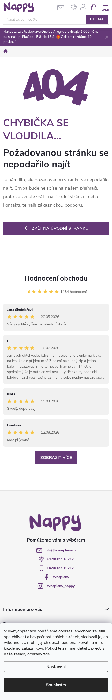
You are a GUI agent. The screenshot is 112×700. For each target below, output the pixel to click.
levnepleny (60, 577)
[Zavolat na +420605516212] (74, 7)
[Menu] (105, 7)
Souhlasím (56, 685)
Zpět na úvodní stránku (60, 228)
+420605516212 (60, 559)
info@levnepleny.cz (60, 550)
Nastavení (56, 667)
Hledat (97, 19)
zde (46, 654)
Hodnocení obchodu (56, 278)
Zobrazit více (56, 458)
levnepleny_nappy (60, 585)
